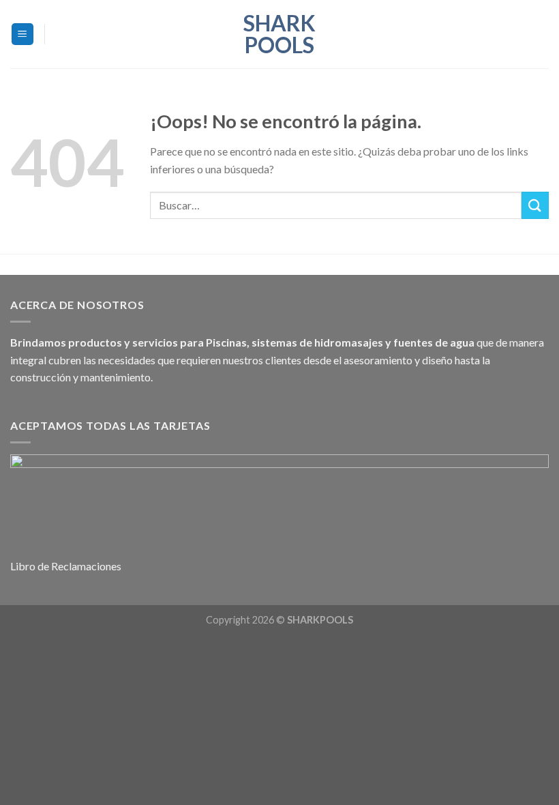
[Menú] (23, 34)
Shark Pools (279, 34)
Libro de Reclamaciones (65, 565)
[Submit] (535, 205)
